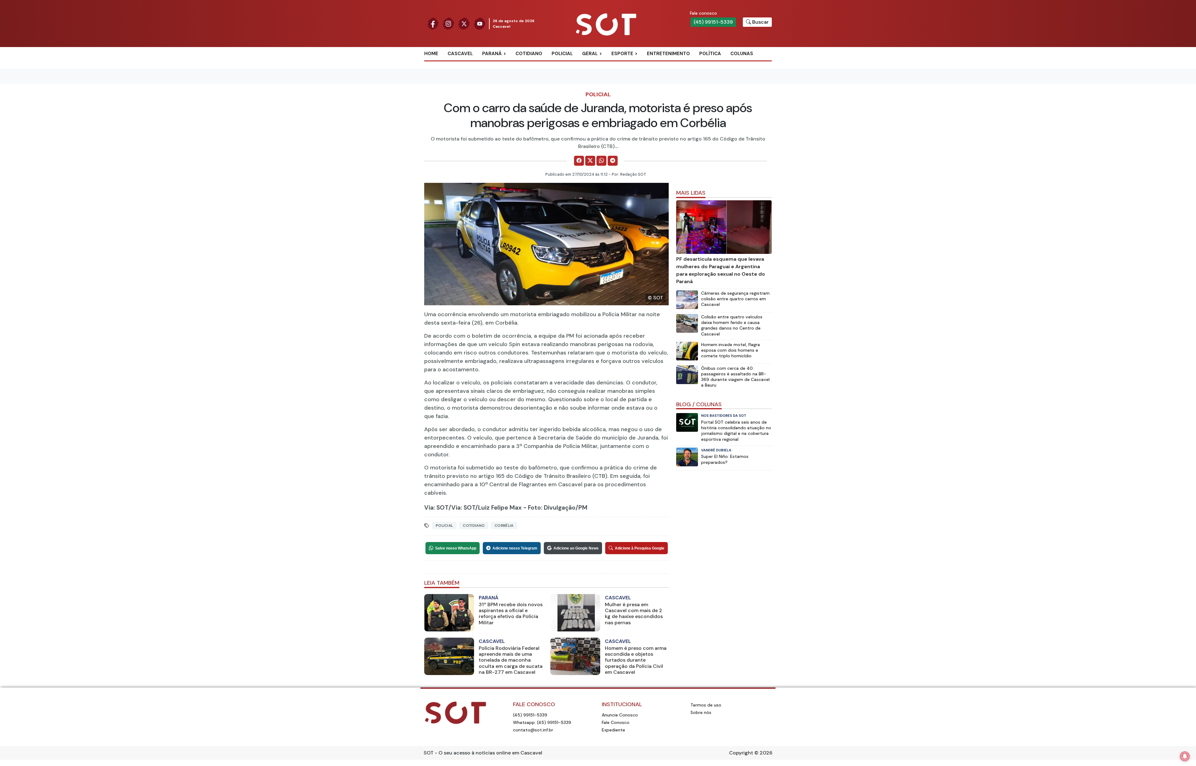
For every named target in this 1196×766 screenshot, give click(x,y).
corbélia (504, 525)
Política (710, 53)
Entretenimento (668, 53)
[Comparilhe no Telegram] (613, 161)
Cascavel (460, 53)
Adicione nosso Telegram (514, 548)
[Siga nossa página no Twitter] (464, 23)
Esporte (622, 53)
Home (431, 53)
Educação (601, 84)
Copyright (741, 752)
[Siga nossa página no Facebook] (433, 23)
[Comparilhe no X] (590, 161)
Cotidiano (528, 53)
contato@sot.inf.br (533, 730)
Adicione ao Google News (576, 548)
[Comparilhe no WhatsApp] (601, 161)
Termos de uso (706, 705)
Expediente (613, 730)
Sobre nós (701, 712)
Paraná (492, 53)
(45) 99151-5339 (713, 22)
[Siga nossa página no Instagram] (448, 23)
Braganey (501, 64)
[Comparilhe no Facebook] (579, 161)
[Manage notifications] (1185, 756)
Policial (562, 53)
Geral (590, 53)
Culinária (600, 64)
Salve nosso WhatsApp (455, 548)
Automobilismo (638, 64)
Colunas (741, 53)
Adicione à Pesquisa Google (639, 548)
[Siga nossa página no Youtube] (479, 23)
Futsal (627, 84)
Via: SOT (436, 507)
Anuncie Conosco (620, 715)
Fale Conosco (615, 722)
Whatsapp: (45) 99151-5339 (542, 722)
